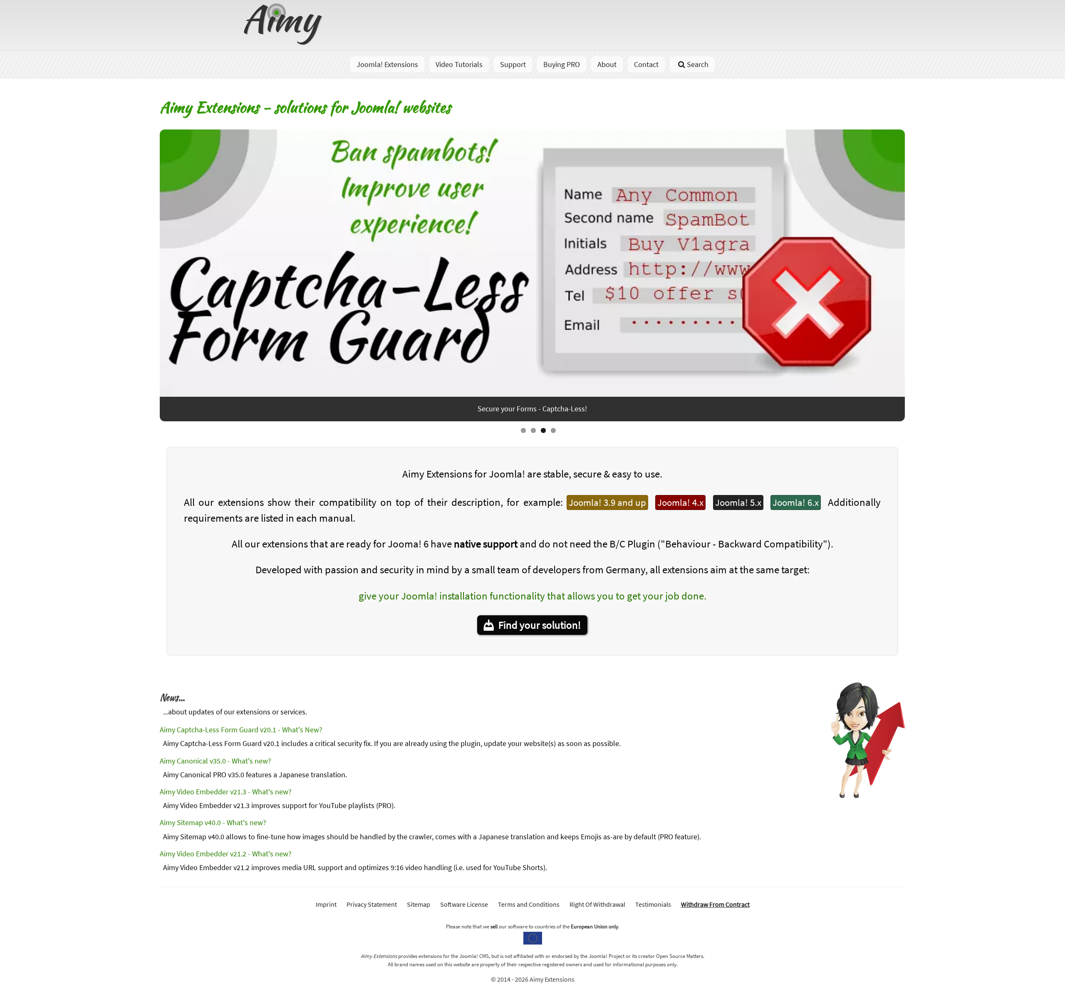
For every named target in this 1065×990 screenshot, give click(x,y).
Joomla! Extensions (387, 64)
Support (513, 64)
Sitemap (418, 904)
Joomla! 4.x (680, 502)
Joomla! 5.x (738, 502)
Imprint (326, 904)
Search (697, 64)
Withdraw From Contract (715, 904)
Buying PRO (561, 64)
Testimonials (653, 904)
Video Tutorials (459, 64)
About (607, 64)
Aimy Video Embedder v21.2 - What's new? (226, 853)
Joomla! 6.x (796, 502)
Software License (464, 904)
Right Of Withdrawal (597, 904)
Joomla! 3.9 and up (607, 502)
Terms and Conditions (529, 904)
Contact (646, 64)
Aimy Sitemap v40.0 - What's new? (213, 822)
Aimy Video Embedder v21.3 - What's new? (226, 791)
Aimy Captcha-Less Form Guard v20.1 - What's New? (241, 729)
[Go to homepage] (284, 42)
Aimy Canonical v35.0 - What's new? (215, 761)
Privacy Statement (372, 904)
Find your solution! (539, 625)
